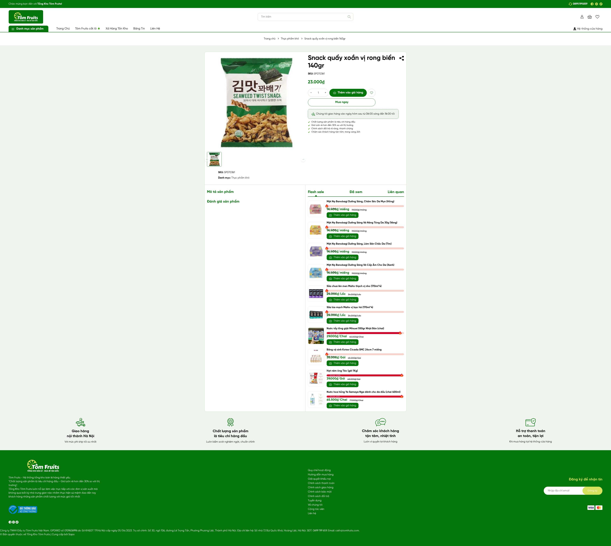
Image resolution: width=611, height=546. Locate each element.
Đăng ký (592, 490)
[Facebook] (592, 4)
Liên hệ (312, 513)
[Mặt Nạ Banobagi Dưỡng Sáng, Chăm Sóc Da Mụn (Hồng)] (316, 209)
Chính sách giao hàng (320, 487)
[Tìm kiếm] (349, 17)
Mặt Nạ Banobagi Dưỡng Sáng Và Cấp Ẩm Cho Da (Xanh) (360, 265)
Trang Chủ (63, 28)
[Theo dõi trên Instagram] (14, 522)
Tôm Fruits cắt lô (86, 28)
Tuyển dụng (314, 500)
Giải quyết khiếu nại (319, 479)
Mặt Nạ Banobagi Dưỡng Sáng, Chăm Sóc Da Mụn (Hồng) (360, 201)
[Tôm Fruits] (590, 507)
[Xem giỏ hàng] (590, 16)
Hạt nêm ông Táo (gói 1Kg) (342, 371)
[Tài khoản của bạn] (582, 16)
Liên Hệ (155, 28)
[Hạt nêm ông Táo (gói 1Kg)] (316, 378)
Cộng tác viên (316, 509)
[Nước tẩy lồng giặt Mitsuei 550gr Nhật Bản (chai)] (316, 336)
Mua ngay (341, 102)
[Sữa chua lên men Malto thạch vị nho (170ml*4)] (316, 293)
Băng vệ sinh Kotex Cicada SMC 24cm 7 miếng (354, 349)
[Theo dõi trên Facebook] (10, 522)
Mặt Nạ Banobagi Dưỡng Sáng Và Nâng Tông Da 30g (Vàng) (362, 222)
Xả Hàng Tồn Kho (117, 28)
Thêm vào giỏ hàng (350, 92)
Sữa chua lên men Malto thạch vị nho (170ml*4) (354, 286)
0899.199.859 (580, 4)
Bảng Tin (139, 28)
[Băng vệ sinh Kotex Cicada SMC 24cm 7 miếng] (316, 357)
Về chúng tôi (315, 505)
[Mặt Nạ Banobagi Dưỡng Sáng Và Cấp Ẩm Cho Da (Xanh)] (316, 272)
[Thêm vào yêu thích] (372, 93)
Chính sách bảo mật (320, 491)
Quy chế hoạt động (319, 470)
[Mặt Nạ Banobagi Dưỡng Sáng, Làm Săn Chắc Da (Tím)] (316, 251)
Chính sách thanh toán (321, 483)
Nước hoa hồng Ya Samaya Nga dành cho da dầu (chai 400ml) (363, 392)
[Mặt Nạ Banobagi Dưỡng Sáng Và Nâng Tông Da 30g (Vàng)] (316, 230)
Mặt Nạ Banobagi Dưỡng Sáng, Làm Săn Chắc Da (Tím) (359, 244)
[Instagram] (596, 4)
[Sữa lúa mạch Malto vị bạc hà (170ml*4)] (316, 314)
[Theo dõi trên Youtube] (17, 522)
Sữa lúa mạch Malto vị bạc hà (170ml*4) (350, 307)
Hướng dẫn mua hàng (321, 474)
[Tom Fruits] (598, 507)
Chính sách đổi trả (318, 496)
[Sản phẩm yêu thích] (597, 16)
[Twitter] (601, 4)
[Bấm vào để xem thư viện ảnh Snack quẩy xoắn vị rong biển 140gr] (255, 102)
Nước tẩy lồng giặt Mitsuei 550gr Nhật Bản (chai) (355, 328)
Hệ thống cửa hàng (589, 28)
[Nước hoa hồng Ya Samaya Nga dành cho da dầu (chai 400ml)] (316, 399)
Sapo (71, 534)
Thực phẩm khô (240, 177)
